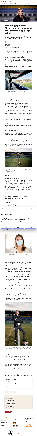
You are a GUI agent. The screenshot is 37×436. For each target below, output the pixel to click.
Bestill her (14, 423)
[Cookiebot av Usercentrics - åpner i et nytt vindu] (31, 208)
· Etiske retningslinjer (28, 422)
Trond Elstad (7, 44)
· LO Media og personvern (29, 426)
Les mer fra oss (10, 406)
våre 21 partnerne (6, 215)
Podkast (15, 3)
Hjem (2, 3)
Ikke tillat (6, 227)
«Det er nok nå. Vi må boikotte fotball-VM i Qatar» (17, 198)
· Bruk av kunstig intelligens (29, 424)
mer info (4, 221)
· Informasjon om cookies (29, 425)
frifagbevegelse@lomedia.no (5, 417)
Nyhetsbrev (11, 3)
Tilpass (18, 227)
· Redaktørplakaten (17, 432)
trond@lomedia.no (7, 45)
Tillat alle (30, 227)
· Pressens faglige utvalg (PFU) (19, 434)
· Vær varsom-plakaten (17, 433)
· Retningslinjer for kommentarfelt (30, 423)
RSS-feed (14, 420)
